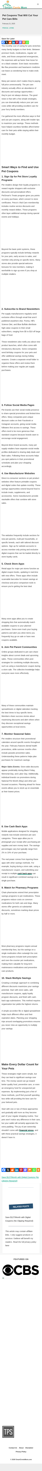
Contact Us (13, 1448)
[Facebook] (3, 42)
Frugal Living (8, 28)
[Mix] (23, 42)
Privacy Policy (21, 1452)
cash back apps (24, 873)
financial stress (26, 1130)
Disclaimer (29, 1448)
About (21, 1448)
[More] (38, 1170)
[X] (6, 42)
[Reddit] (10, 42)
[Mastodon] (20, 42)
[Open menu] (38, 4)
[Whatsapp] (27, 42)
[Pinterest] (17, 42)
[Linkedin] (13, 42)
